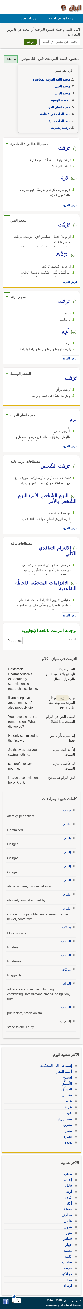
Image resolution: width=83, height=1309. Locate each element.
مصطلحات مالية (59, 121)
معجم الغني (62, 86)
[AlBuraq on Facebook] (6, 1303)
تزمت (67, 810)
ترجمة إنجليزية (60, 127)
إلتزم (67, 852)
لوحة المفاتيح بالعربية (61, 18)
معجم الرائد (62, 93)
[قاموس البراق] (71, 8)
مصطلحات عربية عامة (55, 114)
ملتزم (67, 824)
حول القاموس (29, 18)
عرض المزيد (70, 205)
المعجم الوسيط (60, 100)
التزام (67, 983)
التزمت (66, 941)
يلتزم (67, 838)
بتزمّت (66, 927)
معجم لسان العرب (58, 107)
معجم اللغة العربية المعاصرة (51, 79)
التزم (67, 880)
